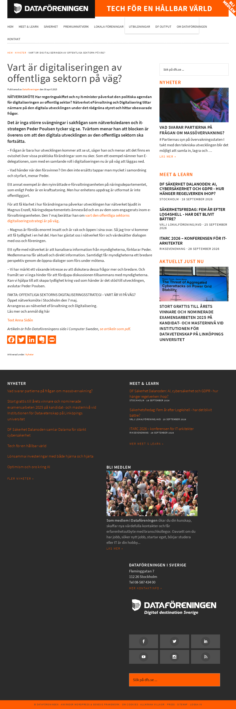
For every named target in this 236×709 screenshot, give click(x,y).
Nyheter (29, 354)
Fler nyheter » (20, 479)
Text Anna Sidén (20, 320)
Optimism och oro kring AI (28, 467)
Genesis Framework (106, 704)
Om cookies (130, 704)
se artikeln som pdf (115, 329)
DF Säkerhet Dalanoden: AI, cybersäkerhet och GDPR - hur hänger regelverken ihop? (191, 188)
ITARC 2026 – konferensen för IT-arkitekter (193, 240)
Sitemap (182, 704)
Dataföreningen (51, 8)
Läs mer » (167, 157)
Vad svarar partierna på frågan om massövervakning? (191, 130)
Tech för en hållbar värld (27, 446)
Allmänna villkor (152, 704)
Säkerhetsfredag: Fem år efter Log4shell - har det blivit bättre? (192, 214)
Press (171, 704)
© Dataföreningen (46, 704)
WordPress (82, 704)
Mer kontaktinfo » (145, 588)
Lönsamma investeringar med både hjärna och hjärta (50, 456)
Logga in (196, 704)
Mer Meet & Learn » (147, 444)
